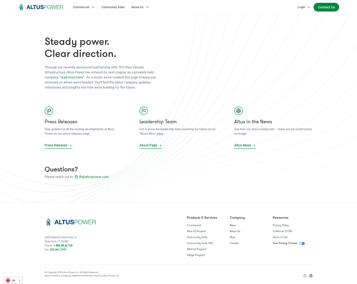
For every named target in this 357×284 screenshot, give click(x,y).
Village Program (196, 255)
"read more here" (72, 77)
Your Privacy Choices (285, 243)
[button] (84, 7)
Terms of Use (280, 237)
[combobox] (13, 280)
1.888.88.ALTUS (63, 245)
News (233, 225)
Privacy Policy (281, 225)
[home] (41, 7)
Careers (234, 243)
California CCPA (282, 231)
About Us (235, 231)
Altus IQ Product (196, 231)
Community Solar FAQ (200, 243)
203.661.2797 (58, 249)
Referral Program (197, 249)
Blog (232, 237)
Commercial (194, 225)
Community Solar (197, 237)
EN (13, 280)
